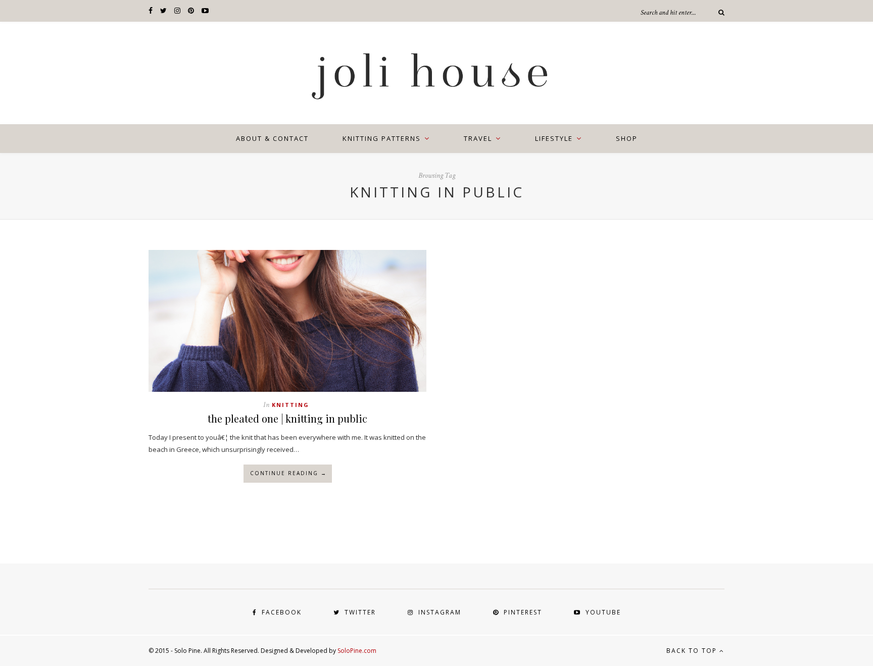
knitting (290, 404)
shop (627, 138)
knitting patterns (382, 138)
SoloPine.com (356, 650)
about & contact (272, 138)
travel (478, 138)
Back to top (692, 650)
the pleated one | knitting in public (287, 418)
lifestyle (554, 138)
